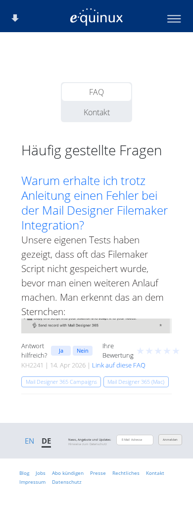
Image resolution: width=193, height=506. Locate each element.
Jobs (41, 472)
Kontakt (97, 112)
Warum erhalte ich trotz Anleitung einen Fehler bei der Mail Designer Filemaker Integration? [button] (94, 202)
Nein (83, 350)
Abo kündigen (68, 472)
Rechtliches (126, 472)
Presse (98, 472)
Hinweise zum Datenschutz (87, 444)
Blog (24, 472)
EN (29, 441)
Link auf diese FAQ (118, 365)
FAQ (96, 92)
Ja (61, 350)
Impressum (32, 481)
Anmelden (170, 440)
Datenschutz (67, 481)
